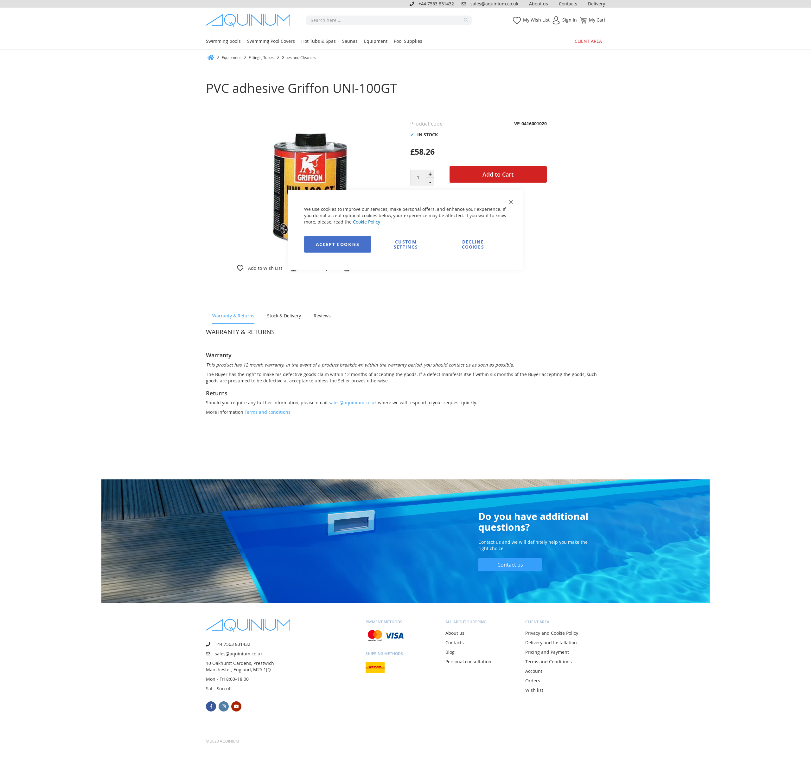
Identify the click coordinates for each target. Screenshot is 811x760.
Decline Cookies (473, 244)
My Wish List (536, 20)
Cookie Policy (366, 221)
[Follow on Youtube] (236, 706)
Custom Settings (406, 244)
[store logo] (250, 20)
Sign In (569, 20)
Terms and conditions (268, 412)
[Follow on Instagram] (224, 706)
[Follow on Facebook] (211, 706)
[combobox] (389, 20)
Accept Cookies (337, 244)
